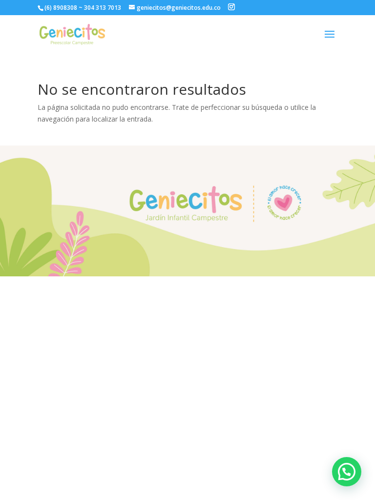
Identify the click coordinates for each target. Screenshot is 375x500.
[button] (346, 471)
